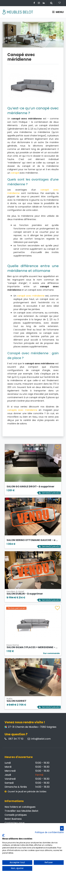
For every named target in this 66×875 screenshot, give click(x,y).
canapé (15, 172)
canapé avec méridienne (31, 295)
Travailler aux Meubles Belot (21, 811)
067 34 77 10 (15, 738)
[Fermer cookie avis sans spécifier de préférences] (62, 828)
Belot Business (13, 819)
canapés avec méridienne (22, 410)
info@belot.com (41, 738)
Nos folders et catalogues (20, 807)
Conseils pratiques (16, 815)
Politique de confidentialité (49, 832)
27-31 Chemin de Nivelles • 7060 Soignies (31, 727)
